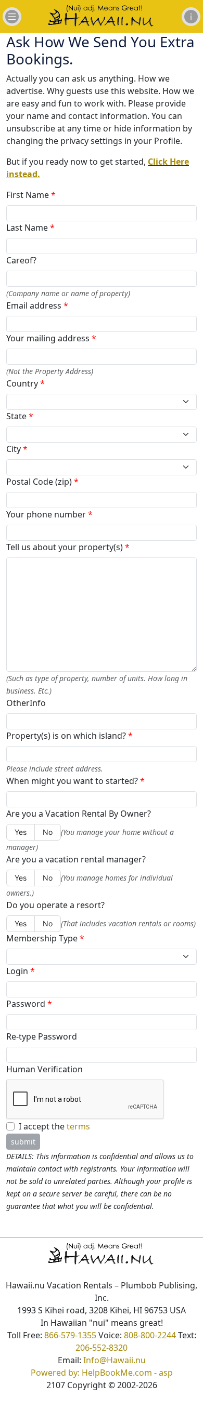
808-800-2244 (150, 1335)
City (17, 449)
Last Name (30, 227)
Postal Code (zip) (42, 481)
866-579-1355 (70, 1335)
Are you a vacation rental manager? (76, 859)
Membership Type (45, 938)
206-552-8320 (101, 1347)
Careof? (21, 260)
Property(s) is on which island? (69, 735)
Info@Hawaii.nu (114, 1360)
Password (29, 1003)
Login (20, 971)
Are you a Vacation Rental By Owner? (78, 813)
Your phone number (49, 514)
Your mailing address (51, 338)
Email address (37, 305)
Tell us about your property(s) (68, 547)
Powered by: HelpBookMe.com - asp (102, 1372)
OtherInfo (26, 703)
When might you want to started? (75, 781)
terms (78, 1126)
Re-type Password (41, 1036)
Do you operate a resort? (55, 905)
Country (25, 383)
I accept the (54, 1126)
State (19, 416)
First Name (31, 195)
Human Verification (44, 1069)
